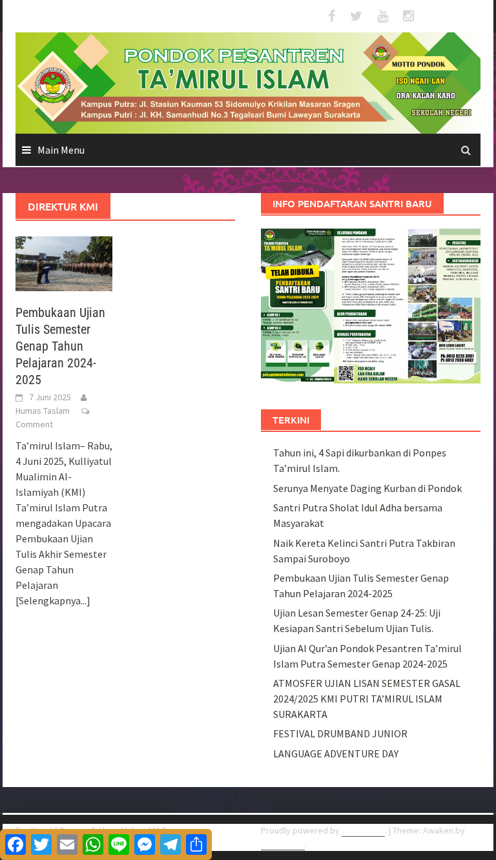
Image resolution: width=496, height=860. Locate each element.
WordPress (363, 830)
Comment (34, 424)
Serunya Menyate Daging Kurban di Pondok (367, 488)
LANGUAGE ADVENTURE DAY (335, 753)
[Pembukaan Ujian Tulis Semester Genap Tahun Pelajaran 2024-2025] (64, 262)
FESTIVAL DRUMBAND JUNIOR (340, 733)
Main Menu (61, 149)
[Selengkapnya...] (53, 600)
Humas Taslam (43, 410)
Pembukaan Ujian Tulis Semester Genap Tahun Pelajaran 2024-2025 (60, 346)
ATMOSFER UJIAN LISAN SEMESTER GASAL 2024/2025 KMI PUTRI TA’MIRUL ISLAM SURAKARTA (366, 699)
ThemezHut (283, 844)
